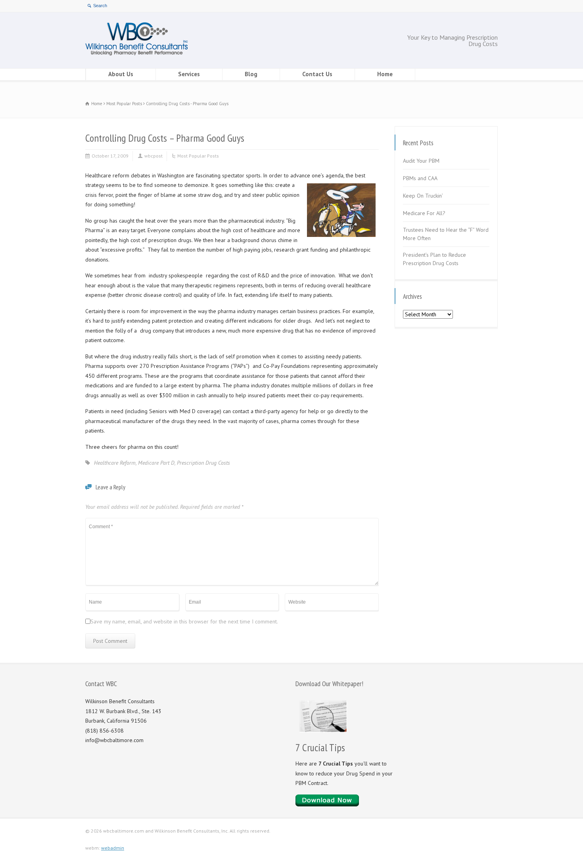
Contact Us (317, 74)
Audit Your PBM (421, 160)
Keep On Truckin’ (423, 195)
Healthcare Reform (115, 462)
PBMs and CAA (420, 178)
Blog (251, 74)
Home (385, 74)
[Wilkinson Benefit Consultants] (136, 53)
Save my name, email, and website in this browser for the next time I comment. (184, 621)
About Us (120, 74)
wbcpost (153, 156)
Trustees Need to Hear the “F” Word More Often (446, 234)
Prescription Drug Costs (203, 462)
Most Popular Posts (198, 156)
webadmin (112, 848)
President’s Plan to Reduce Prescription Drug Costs (434, 259)
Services (189, 74)
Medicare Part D (156, 462)
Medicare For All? (424, 213)
